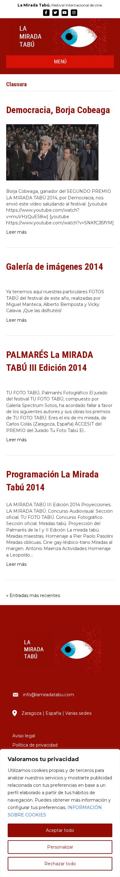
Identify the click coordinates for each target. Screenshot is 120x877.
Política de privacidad (35, 745)
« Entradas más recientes (33, 595)
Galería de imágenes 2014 (54, 266)
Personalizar (60, 847)
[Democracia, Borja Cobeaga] (52, 152)
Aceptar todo (60, 830)
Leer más (16, 232)
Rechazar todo (60, 863)
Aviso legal (23, 736)
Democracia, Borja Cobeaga (58, 109)
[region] (60, 813)
